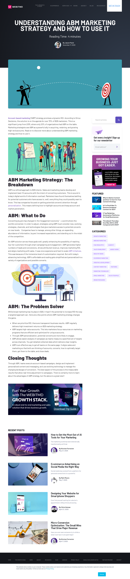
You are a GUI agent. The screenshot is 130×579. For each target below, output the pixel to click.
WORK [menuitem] (75, 6)
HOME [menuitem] (9, 560)
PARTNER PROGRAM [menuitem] (107, 560)
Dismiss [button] (102, 574)
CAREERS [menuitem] (64, 560)
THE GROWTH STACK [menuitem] (40, 5)
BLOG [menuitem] (92, 6)
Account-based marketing (19, 118)
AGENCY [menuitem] (84, 6)
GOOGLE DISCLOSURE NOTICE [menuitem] (90, 560)
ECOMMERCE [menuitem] (54, 6)
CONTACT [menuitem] (118, 560)
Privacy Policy (50, 569)
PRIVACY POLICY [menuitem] (75, 560)
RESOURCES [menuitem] (101, 6)
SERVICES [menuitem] (65, 6)
